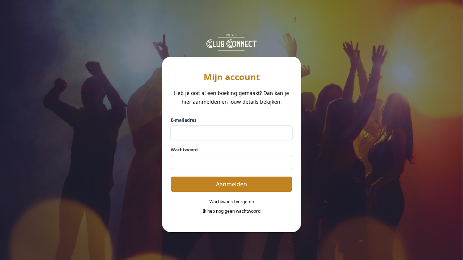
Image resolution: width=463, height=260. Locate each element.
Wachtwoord (184, 150)
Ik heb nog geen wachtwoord (231, 211)
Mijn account (232, 77)
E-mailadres (183, 120)
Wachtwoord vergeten (231, 202)
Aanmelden (231, 184)
